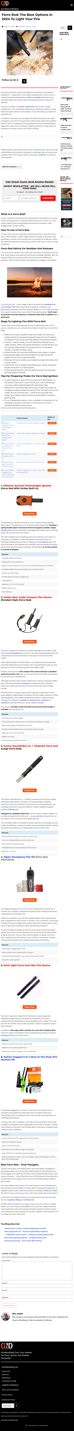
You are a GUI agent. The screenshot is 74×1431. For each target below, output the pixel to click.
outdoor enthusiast (26, 107)
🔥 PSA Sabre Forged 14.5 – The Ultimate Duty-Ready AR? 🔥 (66, 167)
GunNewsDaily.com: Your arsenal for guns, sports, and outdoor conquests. (16, 1355)
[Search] (70, 28)
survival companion (21, 683)
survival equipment (14, 653)
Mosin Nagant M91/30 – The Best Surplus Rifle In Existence (26, 1231)
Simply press (6, 530)
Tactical (28, 26)
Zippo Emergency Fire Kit (26, 454)
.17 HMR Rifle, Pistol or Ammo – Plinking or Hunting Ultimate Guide (29, 1235)
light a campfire (34, 97)
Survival (21, 26)
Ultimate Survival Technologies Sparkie (31, 423)
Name (5, 1283)
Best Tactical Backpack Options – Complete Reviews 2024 (26, 1238)
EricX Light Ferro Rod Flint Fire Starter (30, 462)
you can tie (37, 816)
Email (5, 1290)
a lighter (42, 155)
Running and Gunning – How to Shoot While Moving (23, 1241)
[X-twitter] (24, 81)
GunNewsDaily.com (10, 1367)
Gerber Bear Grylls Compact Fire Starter (31, 433)
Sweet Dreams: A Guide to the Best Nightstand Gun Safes (25, 1228)
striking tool (12, 809)
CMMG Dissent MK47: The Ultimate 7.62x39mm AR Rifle (66, 127)
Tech (34, 26)
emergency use (45, 542)
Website (5, 1297)
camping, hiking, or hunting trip (20, 1200)
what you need (50, 1191)
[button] (71, 5)
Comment (6, 1260)
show (19, 167)
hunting (4, 1035)
